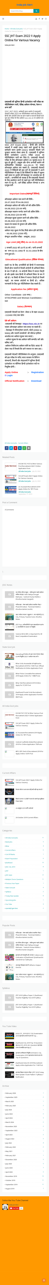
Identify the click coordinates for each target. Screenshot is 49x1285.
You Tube (25, 904)
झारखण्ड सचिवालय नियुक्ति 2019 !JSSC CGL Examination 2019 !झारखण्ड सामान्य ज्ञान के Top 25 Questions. (29, 1055)
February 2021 (25, 1155)
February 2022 (25, 1147)
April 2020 (25, 1172)
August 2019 (25, 1189)
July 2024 (25, 1110)
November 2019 (25, 1176)
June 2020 (25, 1168)
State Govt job (25, 888)
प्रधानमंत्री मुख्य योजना (25, 908)
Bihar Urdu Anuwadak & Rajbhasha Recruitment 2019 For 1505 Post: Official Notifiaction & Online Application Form (30, 665)
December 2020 (25, 1159)
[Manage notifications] (44, 1280)
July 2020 (25, 1164)
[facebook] (39, 19)
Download (36, 381)
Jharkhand (25, 863)
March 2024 (25, 1122)
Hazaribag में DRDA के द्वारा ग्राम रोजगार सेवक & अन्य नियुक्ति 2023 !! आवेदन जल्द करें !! (30, 655)
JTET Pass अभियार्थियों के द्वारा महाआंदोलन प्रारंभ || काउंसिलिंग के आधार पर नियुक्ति (30, 625)
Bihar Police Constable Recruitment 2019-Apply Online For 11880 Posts (28, 674)
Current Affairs (23, 443)
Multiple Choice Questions (25, 879)
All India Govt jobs (16, 29)
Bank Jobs (25, 842)
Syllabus (25, 892)
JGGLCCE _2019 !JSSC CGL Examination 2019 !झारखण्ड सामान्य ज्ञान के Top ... (29, 1034)
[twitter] (42, 19)
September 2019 (25, 1184)
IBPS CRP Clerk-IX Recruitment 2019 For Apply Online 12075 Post (29, 752)
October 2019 (25, 1180)
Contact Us (32, 1275)
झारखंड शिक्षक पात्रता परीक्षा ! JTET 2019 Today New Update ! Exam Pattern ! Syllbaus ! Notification (30, 1074)
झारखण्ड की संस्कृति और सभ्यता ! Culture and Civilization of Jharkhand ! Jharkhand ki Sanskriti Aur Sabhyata (29, 957)
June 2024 (25, 1114)
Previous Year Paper (25, 883)
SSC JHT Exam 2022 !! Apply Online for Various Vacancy (30, 477)
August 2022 (25, 1139)
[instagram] (45, 19)
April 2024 (25, 1118)
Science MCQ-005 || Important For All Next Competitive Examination (29, 635)
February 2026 (25, 1093)
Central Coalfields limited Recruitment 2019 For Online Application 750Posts (29, 743)
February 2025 (25, 1106)
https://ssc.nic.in (31, 324)
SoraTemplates (18, 1279)
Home (7, 29)
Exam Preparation (25, 858)
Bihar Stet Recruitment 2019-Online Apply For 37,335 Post (28, 684)
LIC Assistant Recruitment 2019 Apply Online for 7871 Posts (29, 488)
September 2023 (25, 1130)
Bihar (25, 846)
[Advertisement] (24, 75)
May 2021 (25, 1151)
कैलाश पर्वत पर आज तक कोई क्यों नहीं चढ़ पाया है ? (29, 789)
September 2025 (25, 1097)
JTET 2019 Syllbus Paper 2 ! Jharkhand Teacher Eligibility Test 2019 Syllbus (29, 996)
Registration (37, 372)
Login (10, 375)
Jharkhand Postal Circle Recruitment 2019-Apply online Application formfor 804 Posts (29, 694)
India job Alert (24, 4)
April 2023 (25, 1135)
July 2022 (25, 1143)
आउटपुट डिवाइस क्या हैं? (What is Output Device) (28, 966)
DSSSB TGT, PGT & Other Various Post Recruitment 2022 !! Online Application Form (30, 466)
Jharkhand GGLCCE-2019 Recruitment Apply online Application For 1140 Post (29, 1064)
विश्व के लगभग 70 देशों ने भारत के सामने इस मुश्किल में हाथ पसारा (30, 800)
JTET (25, 871)
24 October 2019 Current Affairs (27, 817)
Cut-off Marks (25, 854)
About (24, 1275)
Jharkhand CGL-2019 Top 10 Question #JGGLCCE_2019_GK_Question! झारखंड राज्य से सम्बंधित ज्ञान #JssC (29, 1045)
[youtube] (36, 19)
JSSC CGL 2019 (25, 867)
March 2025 (25, 1101)
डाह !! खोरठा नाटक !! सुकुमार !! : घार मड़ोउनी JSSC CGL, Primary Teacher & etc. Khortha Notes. (30, 616)
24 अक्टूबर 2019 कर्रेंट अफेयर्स (24, 808)
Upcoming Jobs (25, 900)
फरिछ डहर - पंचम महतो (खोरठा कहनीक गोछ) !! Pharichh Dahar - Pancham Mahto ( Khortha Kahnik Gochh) (28, 606)
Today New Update (25, 896)
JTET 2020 (25, 875)
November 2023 (25, 1126)
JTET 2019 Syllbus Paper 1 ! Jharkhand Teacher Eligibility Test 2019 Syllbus (29, 1006)
